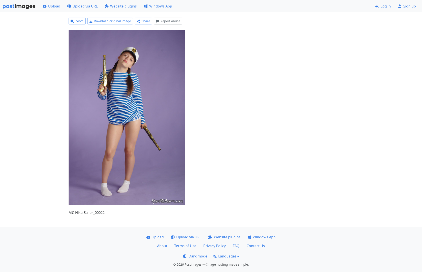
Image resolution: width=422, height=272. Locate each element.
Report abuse (170, 21)
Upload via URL (85, 6)
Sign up (409, 6)
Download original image (112, 21)
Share (146, 21)
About (162, 245)
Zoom (79, 21)
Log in (386, 6)
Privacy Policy (214, 245)
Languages (227, 256)
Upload (54, 6)
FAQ (236, 245)
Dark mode (198, 256)
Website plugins (123, 6)
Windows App (160, 6)
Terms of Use (185, 245)
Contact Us (256, 245)
